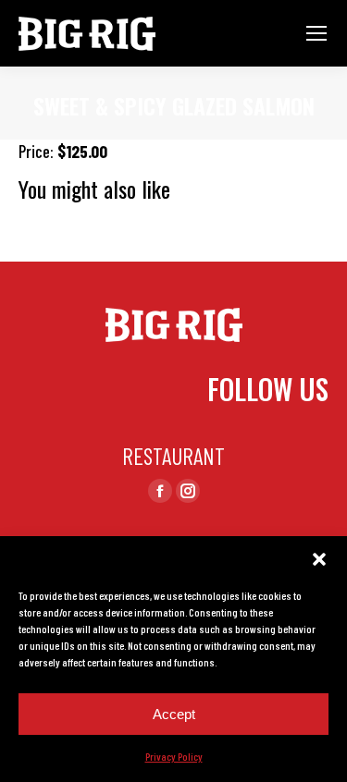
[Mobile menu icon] (316, 33)
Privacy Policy (174, 756)
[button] (319, 559)
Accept (174, 714)
